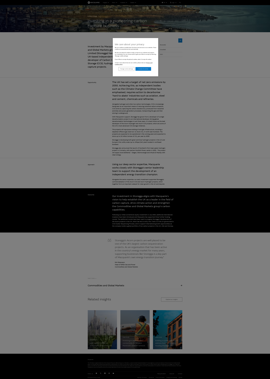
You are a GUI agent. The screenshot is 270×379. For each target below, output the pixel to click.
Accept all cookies (143, 69)
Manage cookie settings (126, 69)
